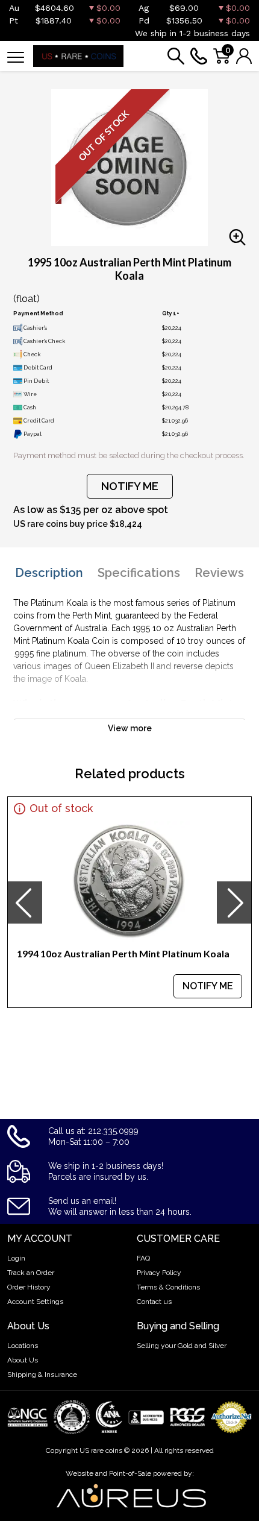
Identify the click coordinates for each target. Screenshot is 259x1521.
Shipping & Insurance (42, 1374)
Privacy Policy (159, 1272)
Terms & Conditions (168, 1287)
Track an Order (30, 1272)
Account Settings (35, 1301)
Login (16, 1258)
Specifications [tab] (139, 572)
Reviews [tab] (219, 572)
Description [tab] (49, 572)
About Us (22, 1360)
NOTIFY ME (129, 486)
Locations (22, 1345)
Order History (29, 1287)
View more (130, 728)
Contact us (154, 1301)
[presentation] (24, 902)
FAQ (143, 1258)
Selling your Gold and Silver (181, 1345)
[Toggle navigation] (15, 56)
